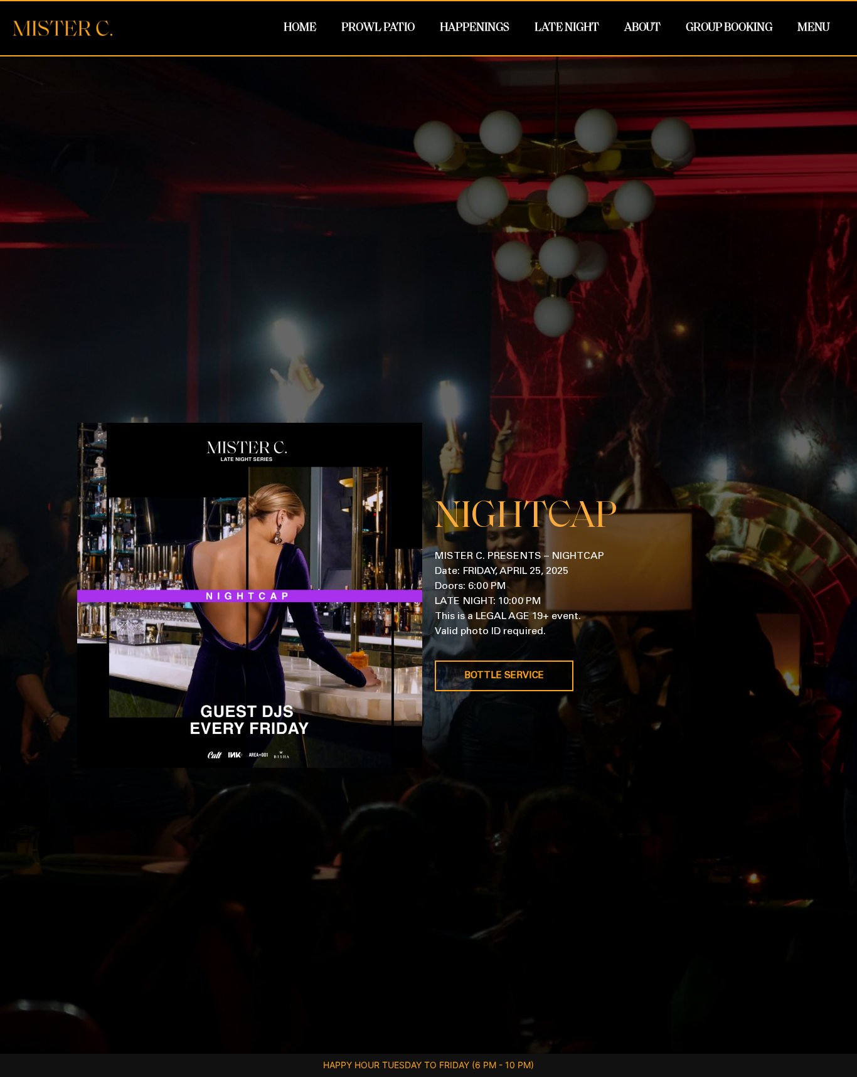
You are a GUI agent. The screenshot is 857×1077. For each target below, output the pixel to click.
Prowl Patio (378, 28)
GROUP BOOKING (729, 28)
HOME (300, 28)
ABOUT (642, 28)
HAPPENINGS (474, 28)
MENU (813, 28)
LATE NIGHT (567, 28)
